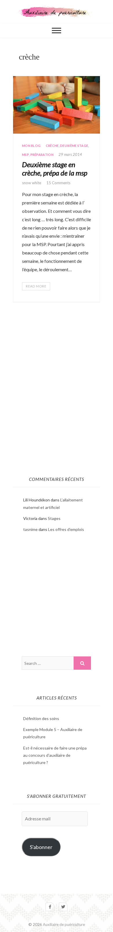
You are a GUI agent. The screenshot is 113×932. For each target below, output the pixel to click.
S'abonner (41, 847)
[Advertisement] (56, 409)
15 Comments (58, 182)
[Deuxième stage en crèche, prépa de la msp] (56, 105)
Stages (54, 518)
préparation (42, 154)
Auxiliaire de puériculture (64, 924)
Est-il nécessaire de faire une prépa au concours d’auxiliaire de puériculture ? (55, 755)
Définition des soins (41, 718)
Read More (36, 286)
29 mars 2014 (70, 154)
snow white (32, 182)
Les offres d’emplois (66, 529)
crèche (52, 145)
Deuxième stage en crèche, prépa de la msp (54, 168)
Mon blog (31, 145)
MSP (25, 154)
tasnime (30, 529)
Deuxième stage (74, 145)
